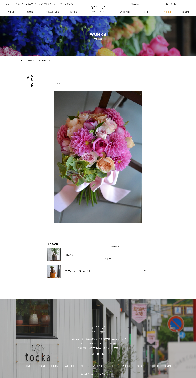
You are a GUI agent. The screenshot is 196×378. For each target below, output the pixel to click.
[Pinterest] (171, 4)
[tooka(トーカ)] (98, 8)
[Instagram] (167, 4)
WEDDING (58, 84)
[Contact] (175, 4)
